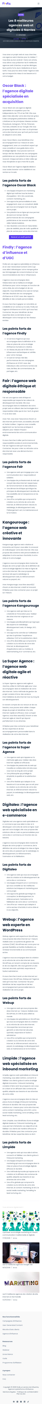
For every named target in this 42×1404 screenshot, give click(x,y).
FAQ (4, 1379)
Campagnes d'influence (12, 1321)
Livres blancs (8, 1354)
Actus (21, 15)
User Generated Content (13, 1325)
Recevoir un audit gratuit (21, 237)
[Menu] (38, 4)
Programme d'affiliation (12, 1363)
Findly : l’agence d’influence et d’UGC (17, 252)
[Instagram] (21, 1401)
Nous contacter (9, 1375)
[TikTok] (28, 1401)
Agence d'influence (10, 1334)
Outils (5, 1358)
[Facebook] (14, 1401)
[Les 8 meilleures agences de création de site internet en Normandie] (21, 1282)
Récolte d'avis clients (11, 1329)
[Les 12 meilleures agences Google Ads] (21, 1252)
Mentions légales (9, 1392)
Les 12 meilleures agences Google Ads (18, 1264)
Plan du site (21, 1394)
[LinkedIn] (24, 1401)
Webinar (6, 1350)
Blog (4, 1346)
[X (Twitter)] (17, 1401)
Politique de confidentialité (27, 1392)
